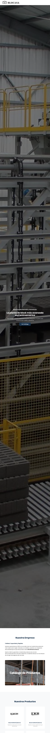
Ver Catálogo (25, 324)
